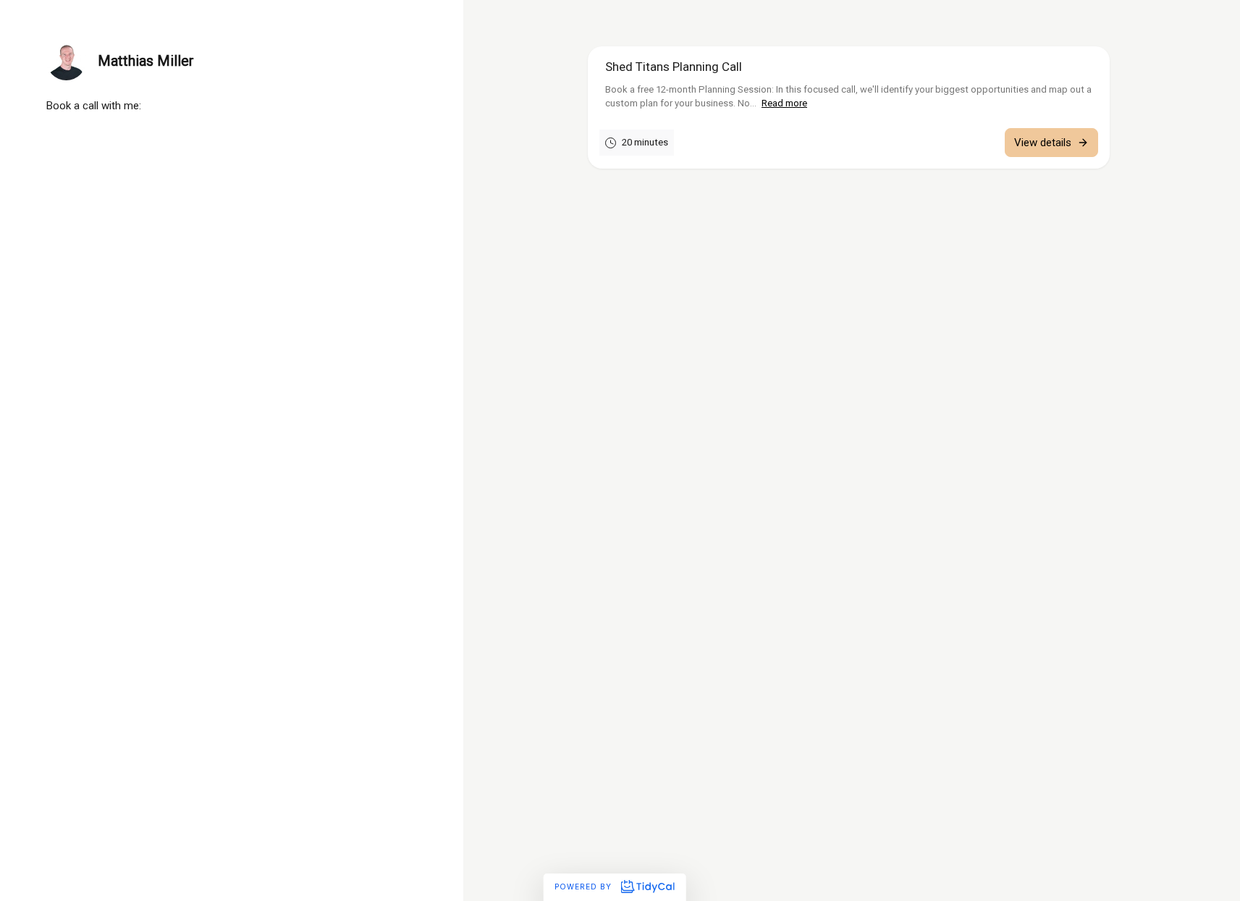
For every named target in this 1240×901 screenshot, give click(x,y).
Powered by (584, 886)
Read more (784, 103)
